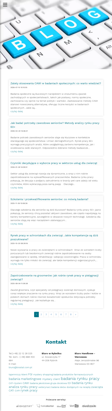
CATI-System (16, 383)
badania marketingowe (25, 379)
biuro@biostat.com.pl (20, 367)
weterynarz (44, 387)
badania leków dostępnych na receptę (71, 387)
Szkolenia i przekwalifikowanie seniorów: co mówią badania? (49, 199)
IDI (70, 383)
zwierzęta (97, 386)
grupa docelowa (59, 383)
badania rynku (82, 383)
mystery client (51, 379)
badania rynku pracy (80, 378)
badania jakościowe (40, 383)
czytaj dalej (16, 111)
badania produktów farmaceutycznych (73, 374)
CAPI (18, 390)
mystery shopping (43, 374)
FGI (30, 374)
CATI (12, 390)
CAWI (26, 383)
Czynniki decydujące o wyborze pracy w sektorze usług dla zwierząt (53, 163)
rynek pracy (29, 390)
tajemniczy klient (18, 374)
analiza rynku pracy (23, 387)
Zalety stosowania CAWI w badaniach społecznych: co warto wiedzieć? (55, 83)
